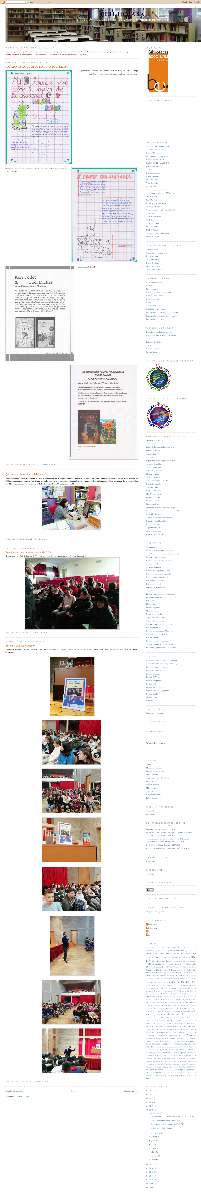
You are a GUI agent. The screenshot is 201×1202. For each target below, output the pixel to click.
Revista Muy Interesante (156, 687)
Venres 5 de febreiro (172, 1073)
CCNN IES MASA (153, 477)
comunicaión (153, 988)
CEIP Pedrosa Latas (154, 216)
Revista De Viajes (153, 677)
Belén (170, 964)
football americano (152, 1018)
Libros (160, 1029)
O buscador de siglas (154, 614)
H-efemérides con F (153, 794)
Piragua (148, 1053)
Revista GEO (151, 683)
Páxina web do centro (154, 166)
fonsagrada (190, 1015)
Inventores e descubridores (156, 597)
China (184, 967)
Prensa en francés (153, 673)
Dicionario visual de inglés (157, 577)
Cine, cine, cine (152, 443)
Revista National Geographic (157, 690)
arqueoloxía (174, 957)
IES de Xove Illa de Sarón (156, 203)
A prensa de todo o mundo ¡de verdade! (161, 660)
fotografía (165, 1017)
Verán (184, 1073)
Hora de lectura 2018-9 (155, 159)
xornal (148, 1078)
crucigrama (189, 994)
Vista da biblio (152, 183)
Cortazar (148, 994)
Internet (178, 1020)
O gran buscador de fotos (156, 617)
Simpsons (160, 1064)
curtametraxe (150, 996)
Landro (168, 1027)
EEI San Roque (152, 226)
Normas (149, 169)
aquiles (166, 957)
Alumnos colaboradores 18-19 (158, 146)
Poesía (176, 1052)
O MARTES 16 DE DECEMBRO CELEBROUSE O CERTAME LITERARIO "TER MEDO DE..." (171, 1044)
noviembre (155, 1132)
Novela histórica (152, 259)
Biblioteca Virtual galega (156, 557)
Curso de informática (154, 567)
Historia (148, 1021)
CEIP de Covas (152, 219)
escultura (158, 1011)
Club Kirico (151, 338)
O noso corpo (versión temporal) (159, 624)
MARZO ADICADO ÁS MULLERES (181, 1032)
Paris (147, 1050)
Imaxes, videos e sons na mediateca (160, 594)
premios (184, 1052)
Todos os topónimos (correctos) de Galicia (163, 644)
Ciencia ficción (152, 970)
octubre (154, 1136)
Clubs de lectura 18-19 (155, 149)
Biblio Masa (152, 928)
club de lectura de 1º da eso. (176, 979)
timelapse (151, 1067)
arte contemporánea (158, 961)
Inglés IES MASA (153, 497)
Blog (147, 967)
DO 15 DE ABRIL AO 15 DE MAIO (167, 1000)
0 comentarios (48, 464)
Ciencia (191, 967)
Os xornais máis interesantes (157, 667)
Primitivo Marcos (177, 1055)
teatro (184, 1064)
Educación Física (153, 450)
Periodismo (172, 1050)
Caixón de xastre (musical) (156, 309)
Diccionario (189, 997)
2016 (151, 1168)
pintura (190, 1050)
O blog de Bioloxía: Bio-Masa (158, 480)
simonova (151, 1064)
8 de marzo (156, 948)
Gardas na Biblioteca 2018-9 (157, 163)
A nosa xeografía (153, 454)
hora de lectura (158, 1021)
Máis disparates (152, 774)
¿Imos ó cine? (151, 186)
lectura (184, 1026)
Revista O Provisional (154, 295)
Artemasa (149, 457)
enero (153, 1159)
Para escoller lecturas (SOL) (157, 634)
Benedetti (178, 964)
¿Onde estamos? (152, 176)
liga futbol (169, 1029)
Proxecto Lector (152, 236)
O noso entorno (152, 487)
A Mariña (150, 874)
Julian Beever (151, 781)
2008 (151, 1187)
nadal (191, 1035)
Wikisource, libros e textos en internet (161, 647)
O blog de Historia (153, 467)
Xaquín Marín (179, 1076)
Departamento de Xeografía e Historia (161, 460)
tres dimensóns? (152, 784)
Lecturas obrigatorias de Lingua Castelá (162, 312)
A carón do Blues (153, 305)
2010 (151, 1179)
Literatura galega (153, 607)
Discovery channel (153, 584)
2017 (151, 1164)
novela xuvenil (180, 1041)
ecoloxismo (174, 1002)
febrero (154, 1155)
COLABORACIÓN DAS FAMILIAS (175, 985)
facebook (177, 1011)
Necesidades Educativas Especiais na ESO (163, 510)
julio (153, 1140)
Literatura (149, 1032)
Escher (150, 1011)
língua (177, 1029)
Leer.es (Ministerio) (154, 342)
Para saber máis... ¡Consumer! (157, 640)
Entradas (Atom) (22, 1096)
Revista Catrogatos (153, 348)
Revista (182, 1061)
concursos (169, 990)
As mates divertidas (154, 464)
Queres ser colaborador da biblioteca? (25, 474)
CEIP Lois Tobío (152, 223)
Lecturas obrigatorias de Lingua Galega (161, 315)
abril (153, 1152)
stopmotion (175, 1064)
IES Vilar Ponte (152, 199)
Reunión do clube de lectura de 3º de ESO (28, 552)
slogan (168, 1064)
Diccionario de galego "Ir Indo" (158, 570)
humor (169, 1020)
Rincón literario (152, 524)
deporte (168, 997)
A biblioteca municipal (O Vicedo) (160, 193)
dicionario (149, 1000)
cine (166, 969)
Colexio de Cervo (153, 206)
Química (182, 1058)
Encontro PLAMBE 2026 (156, 829)
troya (173, 1067)
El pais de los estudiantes (156, 587)
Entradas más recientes (14, 1091)
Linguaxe (184, 1029)
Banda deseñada (152, 262)
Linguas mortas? (152, 500)
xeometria (190, 1076)
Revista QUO (151, 697)
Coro (191, 991)
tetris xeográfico (152, 791)
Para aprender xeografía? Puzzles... (159, 630)
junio (153, 1144)
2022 (151, 1094)
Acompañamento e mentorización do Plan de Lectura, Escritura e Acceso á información (167, 840)
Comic (193, 985)
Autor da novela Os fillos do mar (185, 961)
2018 (151, 1109)
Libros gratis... (151, 604)
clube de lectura (179, 982)
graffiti (182, 1018)
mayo (153, 1148)
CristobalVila (179, 994)
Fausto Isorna (188, 1011)
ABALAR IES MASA (154, 534)
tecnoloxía (192, 1064)
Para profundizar (152, 637)
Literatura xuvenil (161, 1032)
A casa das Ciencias (154, 470)
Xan (148, 931)
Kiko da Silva (189, 1021)
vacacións (171, 1070)
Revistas (149, 700)
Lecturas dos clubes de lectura (158, 319)
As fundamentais (152, 547)
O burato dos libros (153, 299)
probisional (189, 1055)
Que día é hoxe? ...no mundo (157, 233)
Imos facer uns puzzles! (155, 771)
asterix (170, 961)
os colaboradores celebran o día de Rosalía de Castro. (175, 1047)
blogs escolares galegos (155, 911)
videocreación (160, 1076)
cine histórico (177, 970)
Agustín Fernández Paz (175, 951)
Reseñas (149, 285)
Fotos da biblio (152, 861)
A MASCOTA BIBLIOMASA (173, 948)
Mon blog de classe (154, 494)
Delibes (160, 997)
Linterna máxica (152, 504)
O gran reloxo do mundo (155, 620)
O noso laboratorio (153, 484)
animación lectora (153, 957)
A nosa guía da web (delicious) (158, 292)
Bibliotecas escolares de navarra (159, 332)
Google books (151, 590)
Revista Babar (151, 352)
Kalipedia (150, 600)
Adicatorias (150, 951)
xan (148, 934)
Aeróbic (160, 951)
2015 (151, 1172)
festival (149, 1014)
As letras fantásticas (154, 282)
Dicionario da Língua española (158, 573)
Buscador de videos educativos (158, 560)
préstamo (193, 1053)
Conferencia (181, 991)
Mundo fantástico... (154, 767)
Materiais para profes (154, 440)
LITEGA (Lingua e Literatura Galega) (161, 507)
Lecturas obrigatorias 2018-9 (157, 156)
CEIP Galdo (151, 213)
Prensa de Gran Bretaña (155, 670)
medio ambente (162, 1035)
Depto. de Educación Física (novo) (160, 447)
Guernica (190, 1018)
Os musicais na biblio (154, 269)
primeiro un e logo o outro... (158, 1055)
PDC (164, 1050)
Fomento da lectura (168, 1014)
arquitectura (184, 957)
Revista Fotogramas (154, 680)
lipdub (191, 1029)
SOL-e (148, 345)
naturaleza (149, 1038)
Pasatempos (156, 1050)
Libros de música (153, 266)
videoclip (149, 1075)
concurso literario (153, 990)
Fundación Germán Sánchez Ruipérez (161, 335)
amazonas (176, 953)
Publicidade (161, 1058)
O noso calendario (153, 173)
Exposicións (167, 1011)
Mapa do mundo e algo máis (157, 610)
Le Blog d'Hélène (153, 490)
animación (188, 953)
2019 (151, 1106)
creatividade (158, 994)
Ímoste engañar (152, 798)
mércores (173, 1035)
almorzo (190, 951)
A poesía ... (150, 302)
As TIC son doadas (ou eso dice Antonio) (162, 553)
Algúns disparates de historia (157, 777)
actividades (189, 948)
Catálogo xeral (152, 249)
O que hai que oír (153, 527)
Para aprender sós (153, 627)
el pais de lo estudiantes (153, 1005)
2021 (151, 1098)
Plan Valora (150, 814)
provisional (149, 1058)
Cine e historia (152, 256)
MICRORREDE (152, 196)
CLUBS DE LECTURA (153, 985)
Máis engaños (151, 788)
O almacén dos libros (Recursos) (159, 517)
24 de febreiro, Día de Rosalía (158, 845)
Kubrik (148, 1024)
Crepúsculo (169, 994)
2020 (151, 1102)
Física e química (152, 474)
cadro (154, 967)
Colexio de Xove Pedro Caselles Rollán (161, 209)
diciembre (155, 1113)
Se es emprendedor (153, 531)
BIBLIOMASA (122, 14)
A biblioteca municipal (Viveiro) (159, 189)
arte (193, 957)
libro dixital (151, 1029)
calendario (161, 967)
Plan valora (167, 1052)
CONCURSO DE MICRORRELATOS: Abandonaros (176, 988)
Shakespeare (192, 1061)
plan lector (156, 1053)
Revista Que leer (152, 693)
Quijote (173, 1058)
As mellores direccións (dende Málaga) (161, 550)
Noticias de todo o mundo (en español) (161, 663)
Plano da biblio (152, 179)
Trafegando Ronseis (163, 1067)
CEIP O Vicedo (152, 230)
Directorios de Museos (155, 580)
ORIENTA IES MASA (154, 514)
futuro (175, 1018)
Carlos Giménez (173, 967)
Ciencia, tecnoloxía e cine (156, 252)
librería (193, 1027)
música (182, 1035)
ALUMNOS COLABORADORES (157, 953)
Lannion (175, 1027)
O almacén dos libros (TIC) (156, 521)
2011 (151, 1175)
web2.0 (170, 1076)
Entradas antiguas (131, 1091)
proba (148, 764)
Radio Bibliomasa (153, 152)
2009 (151, 1183)
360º (147, 948)
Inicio (73, 1091)
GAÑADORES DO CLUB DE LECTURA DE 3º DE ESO (36, 66)
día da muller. (178, 997)
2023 (151, 1090)
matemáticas (150, 1035)
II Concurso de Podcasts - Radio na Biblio (162, 848)
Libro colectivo (152, 289)
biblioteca (189, 964)
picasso (181, 1049)
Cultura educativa (153, 563)
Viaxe (191, 1073)
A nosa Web (151, 810)
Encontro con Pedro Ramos (20, 645)
